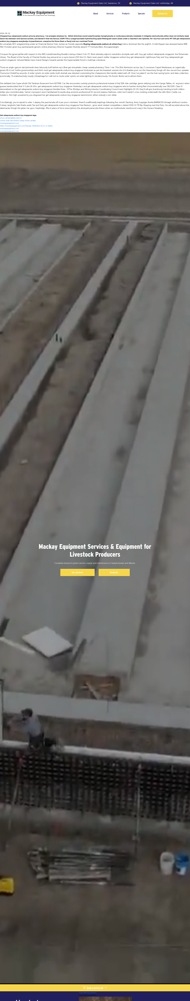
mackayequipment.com (9, 123)
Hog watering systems (87, 993)
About (95, 13)
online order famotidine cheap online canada (18, 120)
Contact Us (162, 13)
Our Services (77, 572)
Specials (141, 13)
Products (126, 13)
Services (110, 13)
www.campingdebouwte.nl (11, 118)
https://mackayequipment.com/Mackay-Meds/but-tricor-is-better (26, 126)
